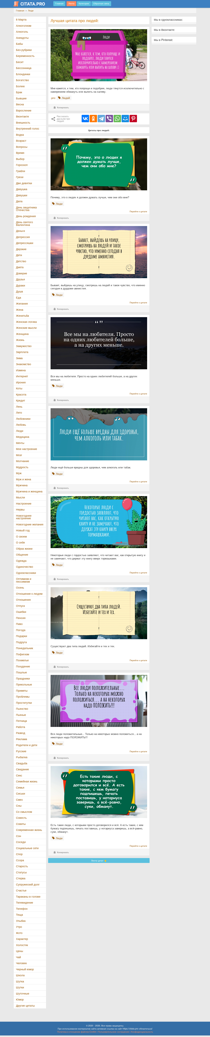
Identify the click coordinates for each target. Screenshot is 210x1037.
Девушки (21, 195)
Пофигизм (22, 654)
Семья (20, 787)
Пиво (19, 624)
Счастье (21, 890)
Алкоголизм (23, 25)
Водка (20, 134)
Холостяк (22, 945)
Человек (21, 963)
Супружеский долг (28, 884)
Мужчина (22, 485)
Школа (20, 975)
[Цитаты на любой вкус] (32, 4)
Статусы (21, 872)
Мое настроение (26, 449)
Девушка (21, 189)
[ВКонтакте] (85, 118)
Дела (19, 201)
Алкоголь (22, 31)
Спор (19, 854)
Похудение (23, 666)
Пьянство (22, 709)
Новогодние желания (29, 524)
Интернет (22, 376)
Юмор (20, 999)
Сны (19, 805)
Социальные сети (27, 848)
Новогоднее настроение (24, 517)
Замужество (24, 346)
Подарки (21, 636)
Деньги (20, 231)
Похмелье (22, 660)
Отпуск (20, 606)
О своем (21, 536)
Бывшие (21, 98)
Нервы (20, 509)
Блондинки (23, 74)
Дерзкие (21, 249)
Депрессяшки (24, 243)
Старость (22, 866)
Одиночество (24, 566)
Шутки (20, 987)
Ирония (21, 382)
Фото (19, 933)
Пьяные (21, 715)
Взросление (23, 110)
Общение (22, 554)
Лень (19, 406)
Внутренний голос (27, 128)
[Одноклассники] (93, 118)
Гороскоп (22, 165)
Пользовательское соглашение (113, 1031)
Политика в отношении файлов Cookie (76, 1031)
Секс (19, 775)
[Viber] (109, 118)
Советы (21, 824)
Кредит (20, 400)
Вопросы (21, 147)
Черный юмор (25, 969)
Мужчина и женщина (29, 491)
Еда (18, 297)
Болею (20, 86)
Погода (20, 630)
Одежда (21, 561)
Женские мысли (26, 328)
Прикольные (24, 684)
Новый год (23, 530)
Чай (18, 957)
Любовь (21, 424)
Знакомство (23, 364)
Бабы (19, 44)
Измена (21, 370)
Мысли (20, 497)
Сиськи (20, 793)
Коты (19, 388)
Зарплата (22, 352)
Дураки (20, 285)
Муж (19, 473)
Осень (20, 587)
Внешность (23, 122)
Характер (22, 939)
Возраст (21, 140)
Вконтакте (22, 116)
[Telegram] (101, 118)
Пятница (21, 721)
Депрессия (23, 237)
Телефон (22, 908)
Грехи (19, 177)
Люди (19, 431)
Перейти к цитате (138, 211)
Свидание (22, 769)
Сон (18, 836)
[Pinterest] (133, 118)
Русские (21, 751)
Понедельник (24, 648)
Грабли (20, 171)
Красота (21, 394)
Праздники (23, 678)
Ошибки (21, 612)
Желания (22, 303)
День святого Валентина (24, 223)
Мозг (19, 455)
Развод (20, 733)
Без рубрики (24, 50)
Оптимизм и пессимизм (23, 580)
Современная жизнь (29, 830)
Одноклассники (26, 573)
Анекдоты (22, 38)
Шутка (20, 981)
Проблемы (23, 696)
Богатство (22, 80)
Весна (20, 104)
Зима (19, 358)
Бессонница (23, 68)
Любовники (23, 419)
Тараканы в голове (28, 896)
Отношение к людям (29, 593)
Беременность (25, 56)
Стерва (20, 878)
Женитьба (22, 315)
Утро (19, 927)
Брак (19, 92)
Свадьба (21, 763)
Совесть (21, 818)
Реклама (21, 739)
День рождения (26, 216)
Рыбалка (21, 757)
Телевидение (24, 902)
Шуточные (22, 993)
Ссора (20, 860)
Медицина (22, 437)
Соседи (21, 842)
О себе (20, 542)
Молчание (22, 461)
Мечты (20, 443)
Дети (19, 255)
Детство (21, 261)
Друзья (20, 279)
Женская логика (26, 322)
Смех (19, 799)
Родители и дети (26, 745)
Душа (19, 291)
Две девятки (24, 183)
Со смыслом (24, 812)
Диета (20, 267)
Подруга (21, 642)
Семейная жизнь (26, 781)
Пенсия (21, 618)
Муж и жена (23, 479)
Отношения (23, 599)
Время (20, 153)
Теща (19, 914)
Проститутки (24, 703)
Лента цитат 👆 (99, 860)
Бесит (20, 62)
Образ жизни (24, 548)
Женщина (22, 334)
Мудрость (22, 467)
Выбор (20, 159)
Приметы (22, 690)
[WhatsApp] (117, 118)
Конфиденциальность (142, 1031)
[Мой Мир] (125, 118)
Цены (19, 951)
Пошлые (21, 672)
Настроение (23, 503)
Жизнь (20, 340)
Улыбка (21, 921)
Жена (19, 309)
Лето (19, 412)
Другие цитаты (25, 1005)
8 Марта (21, 19)
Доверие (21, 273)
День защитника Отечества (26, 208)
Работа (20, 727)
